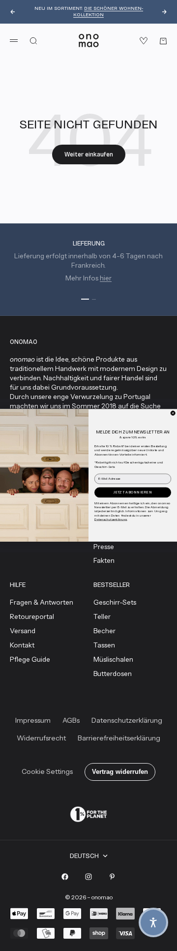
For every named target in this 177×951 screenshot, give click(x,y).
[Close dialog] (173, 413)
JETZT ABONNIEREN (133, 492)
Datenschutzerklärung (110, 520)
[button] (153, 922)
